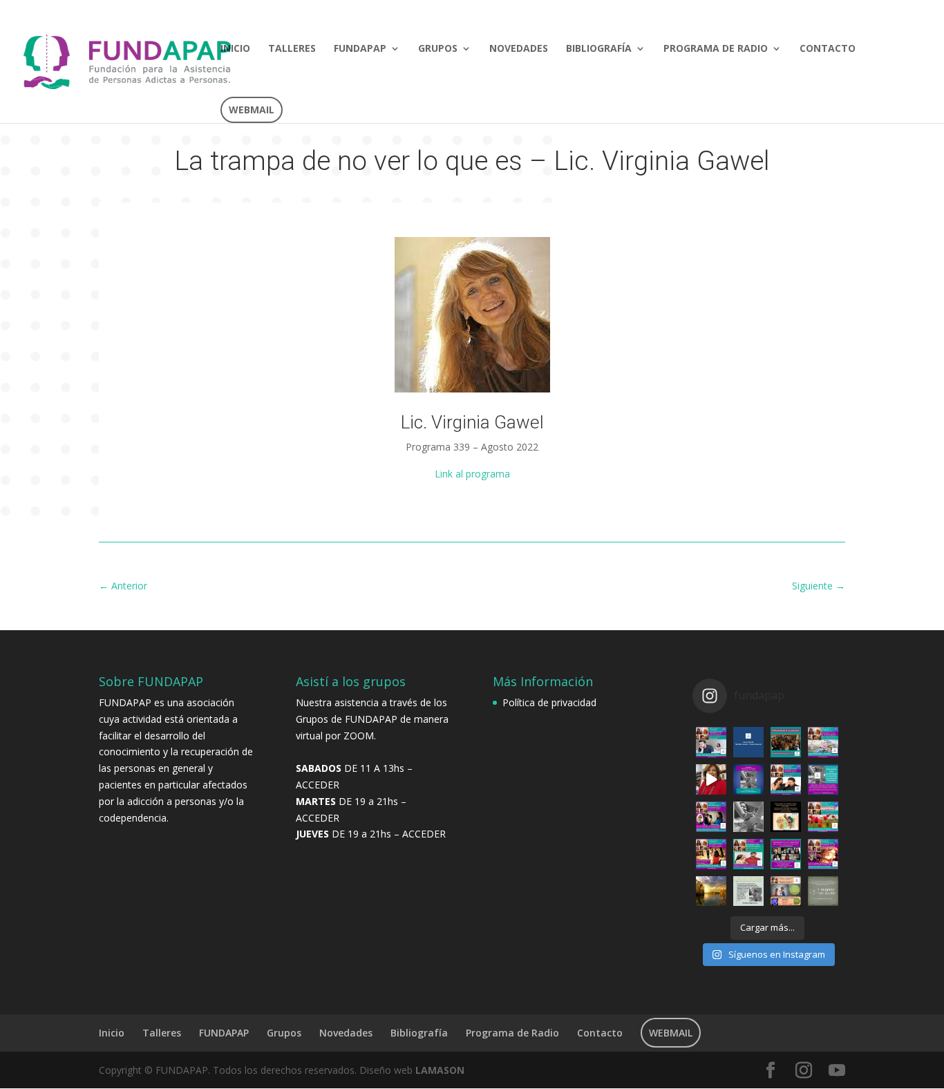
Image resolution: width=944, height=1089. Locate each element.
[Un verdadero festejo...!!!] (786, 854)
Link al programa (472, 473)
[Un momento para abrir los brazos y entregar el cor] (786, 742)
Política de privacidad (549, 702)
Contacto (828, 49)
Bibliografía (599, 49)
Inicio (235, 49)
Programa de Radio (715, 49)
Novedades (518, 49)
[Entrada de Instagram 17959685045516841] (823, 891)
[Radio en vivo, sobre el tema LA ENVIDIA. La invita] (711, 817)
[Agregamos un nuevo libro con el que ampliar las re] (823, 817)
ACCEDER (317, 784)
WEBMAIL (251, 109)
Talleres (292, 49)
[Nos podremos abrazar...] (748, 779)
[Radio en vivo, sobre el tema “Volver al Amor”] (823, 742)
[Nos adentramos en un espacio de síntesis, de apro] (711, 891)
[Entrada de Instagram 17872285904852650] (748, 742)
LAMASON (439, 1070)
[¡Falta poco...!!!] (823, 779)
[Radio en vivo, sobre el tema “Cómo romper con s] (711, 742)
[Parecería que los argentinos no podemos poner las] (786, 817)
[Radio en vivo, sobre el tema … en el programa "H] (748, 854)
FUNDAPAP (360, 49)
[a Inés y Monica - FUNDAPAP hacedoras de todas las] (748, 817)
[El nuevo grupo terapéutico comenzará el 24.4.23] (748, 891)
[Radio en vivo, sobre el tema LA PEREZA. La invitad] (823, 854)
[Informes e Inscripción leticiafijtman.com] (711, 779)
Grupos (437, 49)
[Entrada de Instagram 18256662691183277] (786, 891)
